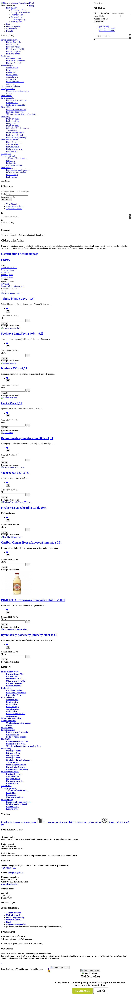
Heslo (96, 16)
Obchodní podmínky (15, 917)
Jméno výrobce (7, 275)
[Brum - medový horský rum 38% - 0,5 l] (7, 432)
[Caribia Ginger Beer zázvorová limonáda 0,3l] (11, 537)
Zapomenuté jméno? (107, 28)
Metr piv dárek (12, 144)
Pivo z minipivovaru (9, 40)
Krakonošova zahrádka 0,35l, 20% (24, 507)
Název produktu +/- (9, 268)
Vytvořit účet (104, 26)
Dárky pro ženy (12, 121)
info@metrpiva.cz (15, 872)
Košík (8, 922)
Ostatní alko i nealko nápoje (17, 91)
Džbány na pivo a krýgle (16, 172)
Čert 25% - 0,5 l (11, 403)
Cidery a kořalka (8, 89)
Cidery (9, 93)
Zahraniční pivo (7, 65)
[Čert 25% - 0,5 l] (9, 398)
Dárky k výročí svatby (15, 135)
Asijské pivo (11, 79)
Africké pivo (11, 84)
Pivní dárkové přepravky (16, 137)
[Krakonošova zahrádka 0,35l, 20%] (16, 502)
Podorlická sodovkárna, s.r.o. (13, 286)
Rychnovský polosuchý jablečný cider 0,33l (29, 634)
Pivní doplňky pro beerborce (17, 170)
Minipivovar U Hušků (15, 49)
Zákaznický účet (13, 913)
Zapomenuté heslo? (107, 30)
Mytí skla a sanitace (14, 165)
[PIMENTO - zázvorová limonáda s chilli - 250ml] (17, 594)
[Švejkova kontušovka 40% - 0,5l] (10, 328)
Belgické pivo (12, 70)
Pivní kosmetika (7, 98)
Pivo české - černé (13, 63)
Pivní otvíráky (12, 174)
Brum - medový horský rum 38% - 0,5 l (27, 438)
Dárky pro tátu (12, 123)
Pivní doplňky (7, 168)
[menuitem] (31, 3)
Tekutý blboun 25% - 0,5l (17, 298)
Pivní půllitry (6, 107)
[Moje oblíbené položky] (7, 308)
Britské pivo (11, 72)
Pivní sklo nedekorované (16, 109)
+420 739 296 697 (8, 868)
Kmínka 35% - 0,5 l (14, 368)
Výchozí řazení (7, 277)
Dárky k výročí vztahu (15, 133)
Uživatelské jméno (101, 13)
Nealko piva (6, 154)
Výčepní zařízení (8, 156)
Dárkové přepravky (14, 149)
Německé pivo (12, 68)
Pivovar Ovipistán (13, 51)
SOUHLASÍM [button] (82, 990)
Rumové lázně (12, 102)
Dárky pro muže (12, 119)
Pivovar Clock (12, 44)
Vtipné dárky (11, 130)
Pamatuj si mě (99, 19)
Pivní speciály (12, 151)
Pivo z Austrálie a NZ (15, 82)
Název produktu (7, 270)
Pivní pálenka (6, 95)
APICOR (5, 284)
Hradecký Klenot (13, 47)
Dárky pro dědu (12, 126)
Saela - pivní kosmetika (15, 105)
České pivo (5, 56)
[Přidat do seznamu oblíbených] (8, 311)
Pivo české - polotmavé (15, 61)
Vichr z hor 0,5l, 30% (15, 472)
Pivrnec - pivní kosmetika (16, 100)
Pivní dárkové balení (9, 140)
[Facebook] (48, 969)
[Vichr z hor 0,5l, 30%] (12, 467)
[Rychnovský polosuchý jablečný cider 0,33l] (14, 629)
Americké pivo (12, 77)
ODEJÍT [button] (101, 990)
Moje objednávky (14, 915)
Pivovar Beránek (13, 54)
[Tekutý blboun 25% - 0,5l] (11, 293)
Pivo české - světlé (13, 58)
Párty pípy (10, 161)
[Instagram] (49, 971)
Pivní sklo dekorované (15, 112)
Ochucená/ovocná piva (10, 86)
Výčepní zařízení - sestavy (17, 158)
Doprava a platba (14, 920)
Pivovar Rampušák (14, 42)
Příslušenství (11, 163)
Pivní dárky (5, 116)
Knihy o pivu (11, 177)
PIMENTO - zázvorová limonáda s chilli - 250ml (33, 600)
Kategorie (5, 272)
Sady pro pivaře (12, 147)
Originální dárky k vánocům (17, 128)
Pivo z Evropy (12, 75)
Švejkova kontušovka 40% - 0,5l (22, 333)
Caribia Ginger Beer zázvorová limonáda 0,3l (31, 542)
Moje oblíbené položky (16, 924)
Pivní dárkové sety (13, 142)
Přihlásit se (99, 21)
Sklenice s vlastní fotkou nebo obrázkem (22, 114)
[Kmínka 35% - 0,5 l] (8, 363)
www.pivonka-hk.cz (9, 884)
